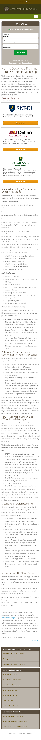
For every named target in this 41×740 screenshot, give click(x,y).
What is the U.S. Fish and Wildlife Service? (15, 726)
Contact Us (14, 733)
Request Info (20, 123)
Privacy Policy (22, 733)
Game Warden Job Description (12, 679)
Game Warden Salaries (10, 690)
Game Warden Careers (10, 674)
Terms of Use (30, 733)
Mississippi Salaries (8, 659)
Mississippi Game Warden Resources (17, 649)
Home (9, 733)
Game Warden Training (10, 695)
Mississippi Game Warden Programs (14, 664)
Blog (27, 2)
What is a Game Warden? (10, 706)
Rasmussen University (12, 169)
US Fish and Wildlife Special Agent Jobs (15, 721)
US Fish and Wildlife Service (13, 712)
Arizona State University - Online (16, 140)
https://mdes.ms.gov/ (9, 618)
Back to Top (36, 641)
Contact (20, 2)
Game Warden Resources (12, 670)
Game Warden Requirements (11, 685)
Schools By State (8, 700)
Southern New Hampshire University (18, 115)
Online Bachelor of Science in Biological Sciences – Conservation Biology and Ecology (19, 142)
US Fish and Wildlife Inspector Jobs (13, 716)
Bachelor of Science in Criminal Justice (24, 117)
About (13, 2)
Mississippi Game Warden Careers (13, 653)
